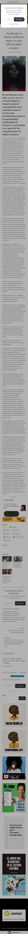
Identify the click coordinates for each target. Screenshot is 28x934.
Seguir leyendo (14, 24)
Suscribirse (19, 19)
